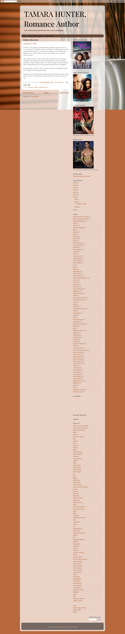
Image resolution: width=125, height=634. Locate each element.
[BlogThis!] (26, 85)
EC (74, 265)
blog (74, 230)
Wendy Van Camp (78, 380)
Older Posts (64, 93)
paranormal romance (79, 324)
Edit (74, 267)
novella (75, 315)
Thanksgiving (77, 370)
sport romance (77, 354)
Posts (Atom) (35, 96)
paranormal (76, 321)
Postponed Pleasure (79, 330)
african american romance (80, 216)
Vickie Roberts (77, 376)
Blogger (75, 627)
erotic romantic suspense (80, 278)
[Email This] (24, 85)
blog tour (75, 232)
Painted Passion (77, 319)
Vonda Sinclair (77, 378)
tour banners (76, 372)
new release (76, 313)
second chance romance (80, 350)
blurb (74, 234)
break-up (75, 238)
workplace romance (78, 389)
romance (75, 341)
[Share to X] (27, 85)
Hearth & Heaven (78, 289)
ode (74, 317)
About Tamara (49, 36)
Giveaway (76, 284)
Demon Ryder (77, 260)
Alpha (74, 223)
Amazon (75, 225)
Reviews (75, 339)
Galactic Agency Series (36, 36)
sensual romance (78, 352)
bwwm (75, 240)
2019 (74, 183)
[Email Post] (66, 82)
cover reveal (76, 256)
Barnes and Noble (78, 227)
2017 (74, 187)
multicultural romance (79, 308)
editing (75, 269)
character (30, 87)
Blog (24, 36)
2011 (74, 210)
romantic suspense (78, 343)
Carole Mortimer (77, 245)
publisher (75, 332)
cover (74, 254)
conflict (36, 87)
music (74, 310)
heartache (76, 286)
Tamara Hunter (77, 363)
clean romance (77, 249)
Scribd (75, 345)
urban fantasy (77, 374)
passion (75, 326)
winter (75, 385)
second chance (77, 348)
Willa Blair (76, 383)
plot (46, 87)
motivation (42, 87)
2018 (74, 185)
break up (75, 236)
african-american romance (80, 219)
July (75, 199)
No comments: (59, 82)
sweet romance (77, 361)
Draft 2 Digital (77, 262)
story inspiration (77, 359)
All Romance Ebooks (79, 221)
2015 (74, 192)
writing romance (77, 391)
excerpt (75, 280)
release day (76, 335)
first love (75, 282)
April (75, 202)
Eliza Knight (76, 271)
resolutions (76, 337)
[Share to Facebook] (29, 85)
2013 (74, 197)
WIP (74, 387)
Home (46, 93)
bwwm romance (77, 243)
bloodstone (61, 627)
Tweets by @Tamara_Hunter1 (81, 176)
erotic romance (77, 275)
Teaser (75, 365)
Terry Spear (76, 367)
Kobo (74, 304)
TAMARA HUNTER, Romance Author (55, 18)
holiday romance (78, 293)
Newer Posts (28, 93)
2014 (74, 195)
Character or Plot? (30, 44)
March (76, 207)
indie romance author (79, 297)
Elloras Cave (76, 273)
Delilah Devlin (77, 258)
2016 (74, 190)
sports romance (77, 356)
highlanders (76, 291)
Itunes (75, 302)
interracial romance (78, 300)
